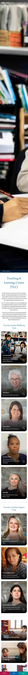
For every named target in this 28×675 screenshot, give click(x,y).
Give (23, 673)
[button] (25, 3)
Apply (4, 673)
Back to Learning (6, 271)
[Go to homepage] (7, 3)
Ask (14, 673)
